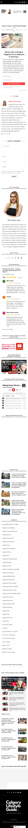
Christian (9, 296)
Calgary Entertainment (8, 541)
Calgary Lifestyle (7, 566)
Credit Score (6, 621)
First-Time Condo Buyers (9, 635)
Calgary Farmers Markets (9, 548)
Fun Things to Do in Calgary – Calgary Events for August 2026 (8, 731)
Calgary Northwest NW (8, 579)
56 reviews (19, 277)
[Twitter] (16, 2)
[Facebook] (14, 2)
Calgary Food (6, 555)
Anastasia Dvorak (9, 29)
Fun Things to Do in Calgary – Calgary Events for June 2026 (8, 748)
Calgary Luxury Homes (8, 572)
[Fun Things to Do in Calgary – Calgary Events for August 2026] (22, 731)
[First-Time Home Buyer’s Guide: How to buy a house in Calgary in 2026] (5, 494)
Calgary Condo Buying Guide (10, 531)
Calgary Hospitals (7, 562)
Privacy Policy (14, 819)
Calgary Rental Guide (8, 597)
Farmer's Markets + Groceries (10, 631)
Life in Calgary (6, 642)
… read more (22, 292)
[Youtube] (22, 2)
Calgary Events (6, 545)
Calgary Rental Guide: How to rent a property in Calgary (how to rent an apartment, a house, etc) (18, 503)
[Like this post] (11, 96)
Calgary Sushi (6, 611)
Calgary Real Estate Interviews (10, 586)
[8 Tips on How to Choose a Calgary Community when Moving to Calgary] (5, 476)
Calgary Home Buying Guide (10, 559)
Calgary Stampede (7, 607)
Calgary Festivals (7, 552)
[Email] (24, 2)
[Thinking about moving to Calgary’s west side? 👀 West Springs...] (17, 771)
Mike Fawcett (10, 281)
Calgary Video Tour (7, 617)
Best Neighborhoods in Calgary (10, 524)
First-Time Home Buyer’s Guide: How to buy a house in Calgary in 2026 (18, 493)
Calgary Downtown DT (8, 538)
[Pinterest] (19, 2)
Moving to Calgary (7, 649)
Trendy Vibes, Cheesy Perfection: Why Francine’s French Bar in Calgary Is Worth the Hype (8, 721)
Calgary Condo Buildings (9, 528)
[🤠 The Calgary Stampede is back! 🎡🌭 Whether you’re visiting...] (10, 771)
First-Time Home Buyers (9, 638)
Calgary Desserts (7, 534)
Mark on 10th (6, 645)
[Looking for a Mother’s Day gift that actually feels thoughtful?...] (3, 779)
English (18, 826)
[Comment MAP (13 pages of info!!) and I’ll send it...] (17, 779)
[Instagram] (17, 2)
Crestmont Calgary (7, 624)
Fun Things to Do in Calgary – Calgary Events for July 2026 (8, 739)
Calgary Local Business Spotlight (11, 569)
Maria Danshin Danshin (13, 312)
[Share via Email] (17, 96)
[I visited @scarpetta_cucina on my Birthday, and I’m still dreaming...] (10, 779)
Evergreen (5, 628)
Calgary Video (6, 614)
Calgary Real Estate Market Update (12, 593)
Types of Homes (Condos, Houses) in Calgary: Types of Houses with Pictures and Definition (19, 485)
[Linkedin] (20, 2)
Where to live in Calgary (9, 652)
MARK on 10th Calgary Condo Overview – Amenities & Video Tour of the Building (18, 512)
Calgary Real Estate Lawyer (10, 590)
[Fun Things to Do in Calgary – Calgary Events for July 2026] (22, 740)
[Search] (26, 2)
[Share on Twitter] (14, 96)
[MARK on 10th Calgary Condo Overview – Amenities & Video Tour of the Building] (5, 512)
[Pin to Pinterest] (15, 96)
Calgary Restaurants (8, 600)
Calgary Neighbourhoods (9, 576)
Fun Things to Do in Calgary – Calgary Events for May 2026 (8, 757)
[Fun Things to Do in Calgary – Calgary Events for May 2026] (22, 757)
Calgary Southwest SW (8, 604)
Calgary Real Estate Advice (9, 583)
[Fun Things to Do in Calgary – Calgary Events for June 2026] (22, 749)
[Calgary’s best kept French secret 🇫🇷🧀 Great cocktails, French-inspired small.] (3, 771)
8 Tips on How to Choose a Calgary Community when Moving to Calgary (18, 475)
